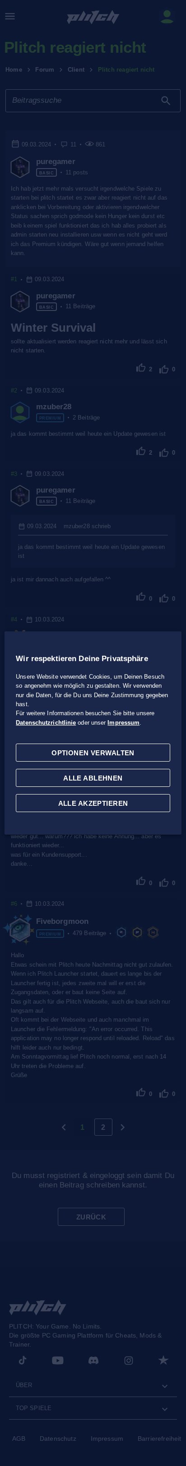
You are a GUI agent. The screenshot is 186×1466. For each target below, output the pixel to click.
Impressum (123, 722)
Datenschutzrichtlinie (46, 722)
